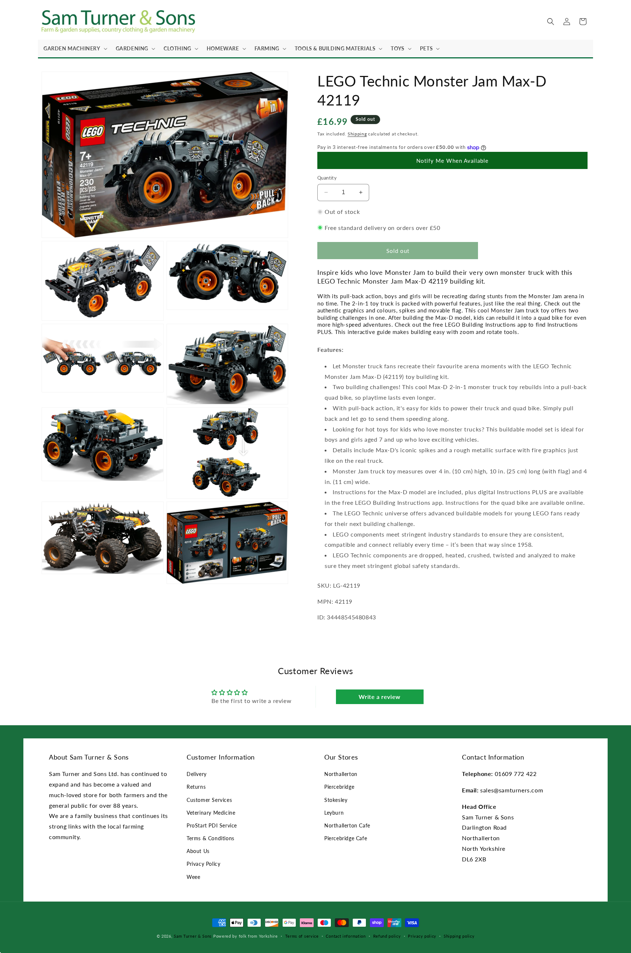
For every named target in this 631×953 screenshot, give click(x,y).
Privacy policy (422, 936)
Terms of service (302, 936)
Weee (193, 877)
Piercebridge (339, 787)
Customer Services (209, 800)
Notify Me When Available (452, 160)
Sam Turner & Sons (193, 936)
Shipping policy (459, 936)
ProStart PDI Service (212, 825)
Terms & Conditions (210, 838)
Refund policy (387, 936)
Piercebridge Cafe (345, 838)
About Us (198, 851)
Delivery (197, 774)
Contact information (346, 936)
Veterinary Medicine (211, 813)
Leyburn (334, 813)
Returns (196, 787)
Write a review (379, 696)
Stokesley (335, 800)
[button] (74, 48)
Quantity (327, 178)
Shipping (357, 134)
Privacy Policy (203, 864)
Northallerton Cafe (347, 825)
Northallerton (340, 774)
